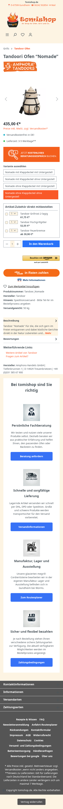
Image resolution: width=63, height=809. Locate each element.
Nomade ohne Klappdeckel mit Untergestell (30, 186)
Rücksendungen (19, 730)
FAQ (41, 719)
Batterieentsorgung (19, 750)
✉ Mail (52, 5)
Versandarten (12, 699)
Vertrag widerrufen (31, 801)
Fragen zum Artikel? (16, 356)
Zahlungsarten (13, 707)
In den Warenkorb (41, 244)
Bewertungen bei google (25, 756)
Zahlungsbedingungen (31, 662)
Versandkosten (13, 769)
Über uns (47, 756)
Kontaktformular (41, 730)
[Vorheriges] (5, 99)
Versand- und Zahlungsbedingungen (30, 745)
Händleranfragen (43, 750)
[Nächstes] (57, 99)
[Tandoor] (20, 66)
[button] (41, 260)
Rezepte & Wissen (26, 719)
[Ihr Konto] (30, 34)
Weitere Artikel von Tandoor (21, 352)
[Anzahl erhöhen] (17, 243)
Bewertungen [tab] (11, 338)
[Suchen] (15, 34)
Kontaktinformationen (18, 684)
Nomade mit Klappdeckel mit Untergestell (29, 172)
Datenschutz (24, 740)
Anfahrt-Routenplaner (44, 724)
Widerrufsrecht (42, 735)
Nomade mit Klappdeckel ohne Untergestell (30, 179)
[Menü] (7, 34)
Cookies (38, 740)
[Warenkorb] (36, 33)
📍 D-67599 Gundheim (19, 5)
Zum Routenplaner (31, 597)
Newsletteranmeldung (16, 724)
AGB (28, 735)
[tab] (30, 326)
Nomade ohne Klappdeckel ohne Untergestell (23, 194)
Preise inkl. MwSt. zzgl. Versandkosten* (25, 128)
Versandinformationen (31, 526)
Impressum (16, 735)
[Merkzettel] (23, 34)
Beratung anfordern (31, 456)
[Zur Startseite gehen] (31, 20)
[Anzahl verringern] (6, 243)
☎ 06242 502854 (39, 5)
